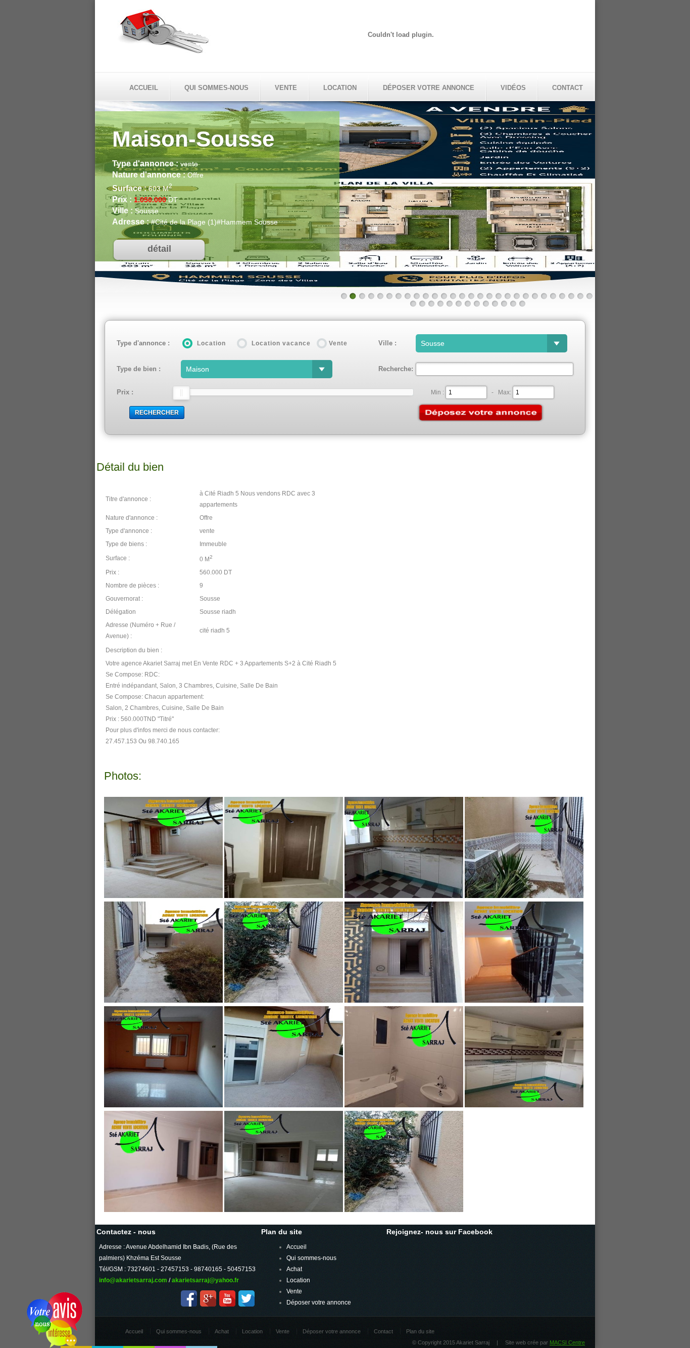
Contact (567, 88)
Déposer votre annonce (428, 88)
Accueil (143, 88)
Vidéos (513, 88)
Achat (294, 1269)
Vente (286, 88)
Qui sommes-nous (216, 88)
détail (159, 249)
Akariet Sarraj (164, 34)
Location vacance (281, 343)
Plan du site (420, 1331)
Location (340, 88)
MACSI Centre (567, 1342)
